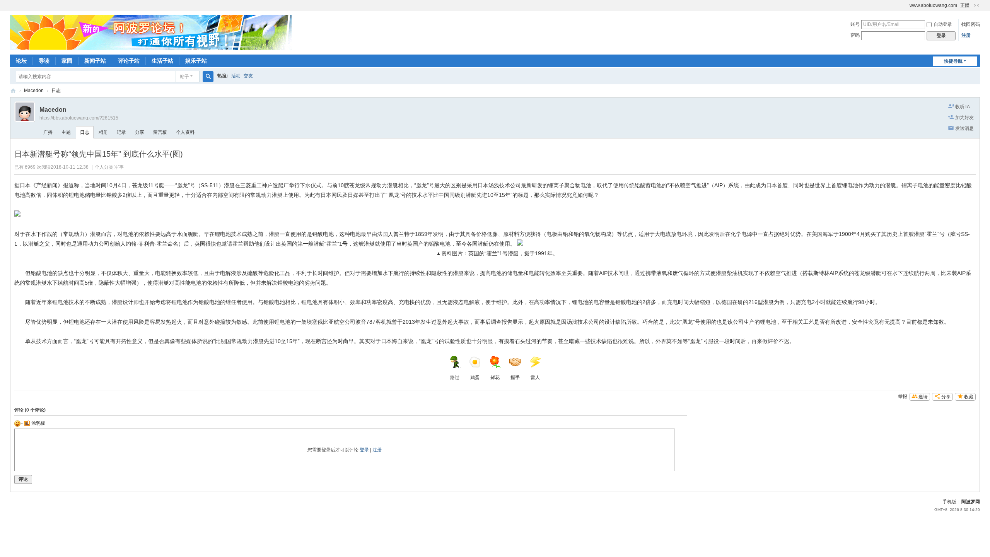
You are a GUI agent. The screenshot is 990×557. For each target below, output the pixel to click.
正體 (965, 5)
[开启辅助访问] (906, 5)
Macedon (34, 90)
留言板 (160, 132)
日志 (56, 90)
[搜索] (208, 76)
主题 (66, 132)
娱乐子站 (196, 61)
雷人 (535, 377)
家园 (66, 61)
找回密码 (970, 24)
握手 (515, 377)
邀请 (923, 397)
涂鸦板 (37, 423)
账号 (855, 24)
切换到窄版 (976, 5)
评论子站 (129, 61)
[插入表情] (18, 423)
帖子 (184, 76)
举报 (902, 396)
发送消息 (964, 128)
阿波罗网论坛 (13, 90)
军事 (119, 167)
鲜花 (495, 377)
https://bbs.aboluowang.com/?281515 (78, 118)
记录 (121, 132)
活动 (236, 76)
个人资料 (185, 132)
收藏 (968, 397)
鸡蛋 (475, 377)
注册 (966, 35)
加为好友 (964, 117)
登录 (364, 450)
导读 (44, 61)
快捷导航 (953, 61)
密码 (855, 35)
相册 (103, 132)
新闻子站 (95, 61)
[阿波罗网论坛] (151, 32)
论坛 (21, 61)
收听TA (962, 106)
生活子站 (162, 61)
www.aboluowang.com (933, 5)
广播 (48, 132)
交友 (248, 76)
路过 (454, 377)
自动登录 (943, 24)
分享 (139, 132)
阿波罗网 (970, 501)
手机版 (949, 501)
